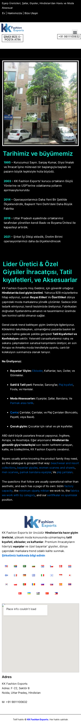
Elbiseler (37, 370)
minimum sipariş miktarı (34, 490)
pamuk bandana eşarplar (35, 472)
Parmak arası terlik (21, 403)
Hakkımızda (15, 13)
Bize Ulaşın (31, 13)
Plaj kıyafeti (66, 384)
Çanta (14, 412)
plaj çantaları (65, 472)
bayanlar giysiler (27, 467)
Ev (3, 13)
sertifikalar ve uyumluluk (62, 495)
